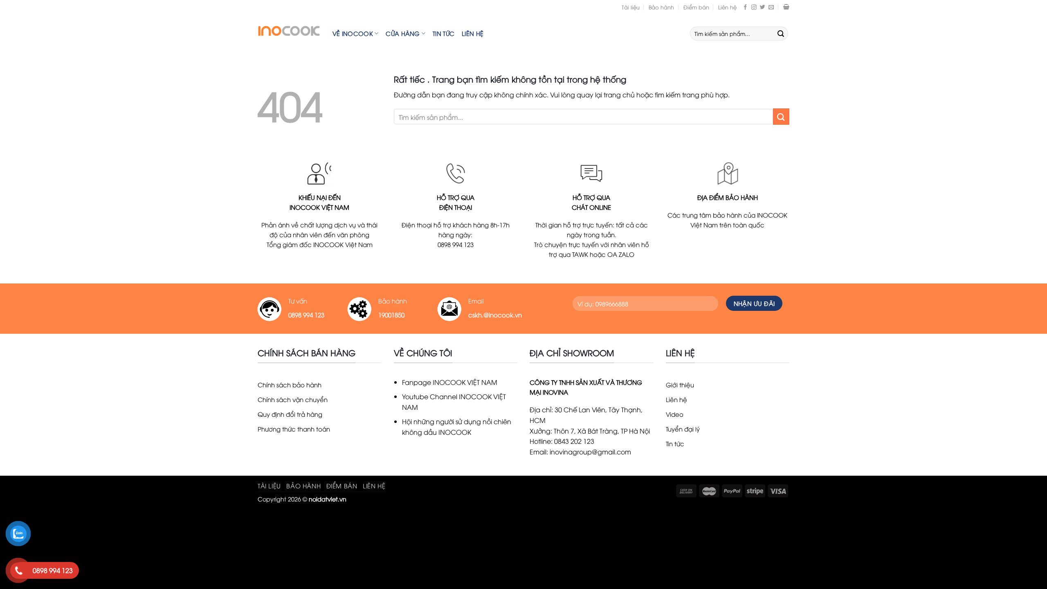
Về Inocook (353, 33)
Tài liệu (631, 7)
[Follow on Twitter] (762, 7)
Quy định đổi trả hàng (290, 414)
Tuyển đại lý (683, 429)
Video (674, 414)
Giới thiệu (680, 384)
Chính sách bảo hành (289, 384)
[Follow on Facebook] (745, 7)
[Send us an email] (771, 7)
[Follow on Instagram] (754, 7)
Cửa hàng (403, 33)
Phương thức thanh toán (294, 429)
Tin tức (443, 33)
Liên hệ (727, 7)
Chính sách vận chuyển (293, 399)
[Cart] (786, 7)
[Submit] (781, 33)
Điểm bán (696, 7)
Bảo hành (661, 7)
